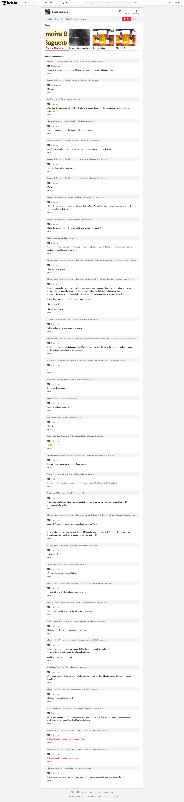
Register (177, 3)
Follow (128, 19)
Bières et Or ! (121, 48)
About (84, 792)
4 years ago (55, 384)
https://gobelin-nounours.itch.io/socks (63, 758)
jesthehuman (75, 80)
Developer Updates (70, 730)
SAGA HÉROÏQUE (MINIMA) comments (59, 708)
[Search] (135, 2)
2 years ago (55, 324)
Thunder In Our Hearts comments (57, 474)
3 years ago (55, 343)
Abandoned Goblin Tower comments (58, 640)
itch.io (61, 730)
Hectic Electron (78, 197)
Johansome (80, 640)
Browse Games (24, 3)
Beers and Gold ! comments (55, 80)
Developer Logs (64, 3)
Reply (49, 73)
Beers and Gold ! (99, 48)
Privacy (106, 796)
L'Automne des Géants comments (57, 379)
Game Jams (36, 3)
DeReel (72, 768)
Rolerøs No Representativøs (80, 159)
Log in (168, 3)
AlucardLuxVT (74, 121)
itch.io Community (52, 730)
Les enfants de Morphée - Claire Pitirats (85, 48)
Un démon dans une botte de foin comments (60, 455)
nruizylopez (94, 338)
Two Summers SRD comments (56, 493)
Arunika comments (53, 398)
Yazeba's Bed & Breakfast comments (58, 319)
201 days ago (56, 85)
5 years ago (55, 713)
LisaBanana (89, 360)
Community (76, 3)
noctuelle (93, 279)
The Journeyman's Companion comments (60, 621)
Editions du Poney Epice (98, 515)
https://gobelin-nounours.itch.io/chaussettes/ (66, 739)
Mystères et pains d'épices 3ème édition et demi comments (65, 260)
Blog (98, 792)
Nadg (78, 436)
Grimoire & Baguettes (55, 48)
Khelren (83, 455)
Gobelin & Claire (96, 260)
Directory (91, 796)
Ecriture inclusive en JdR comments (58, 436)
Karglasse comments (53, 99)
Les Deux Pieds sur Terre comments (58, 545)
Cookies (115, 796)
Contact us (108, 792)
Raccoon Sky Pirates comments (56, 197)
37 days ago (55, 66)
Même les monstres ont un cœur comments (60, 583)
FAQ (91, 792)
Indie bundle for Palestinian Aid (99, 730)
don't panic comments (54, 417)
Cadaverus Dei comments (55, 564)
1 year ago (55, 104)
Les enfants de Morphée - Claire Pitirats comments (62, 360)
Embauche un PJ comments (55, 667)
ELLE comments (52, 238)
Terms (99, 796)
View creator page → (80, 19)
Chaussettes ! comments (55, 121)
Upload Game (50, 3)
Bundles (80, 730)
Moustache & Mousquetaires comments (59, 61)
